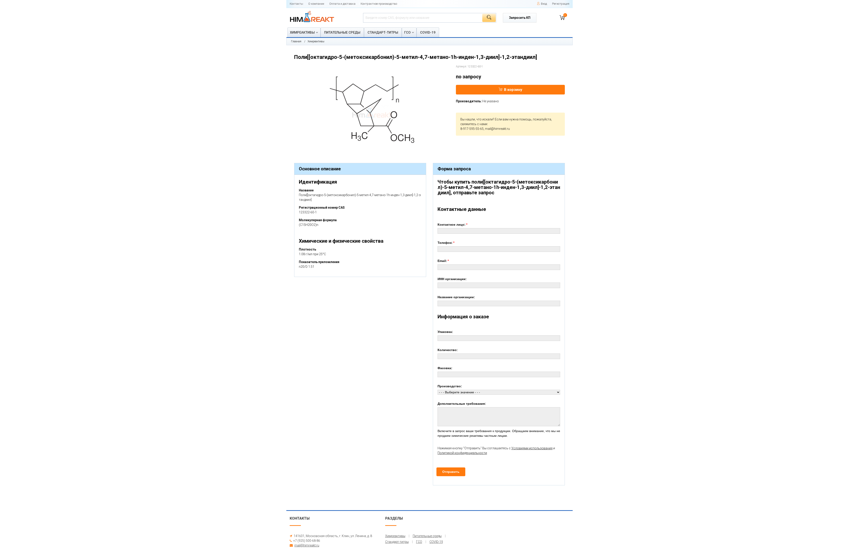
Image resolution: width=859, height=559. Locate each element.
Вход (544, 3)
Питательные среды (342, 32)
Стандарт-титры (383, 32)
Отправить (450, 471)
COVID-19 (428, 32)
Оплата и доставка (342, 3)
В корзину (513, 89)
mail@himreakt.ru (497, 129)
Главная (296, 41)
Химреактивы (302, 32)
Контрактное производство (379, 3)
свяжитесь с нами (473, 124)
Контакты (296, 3)
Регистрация (560, 3)
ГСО (407, 32)
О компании (316, 3)
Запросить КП (519, 17)
